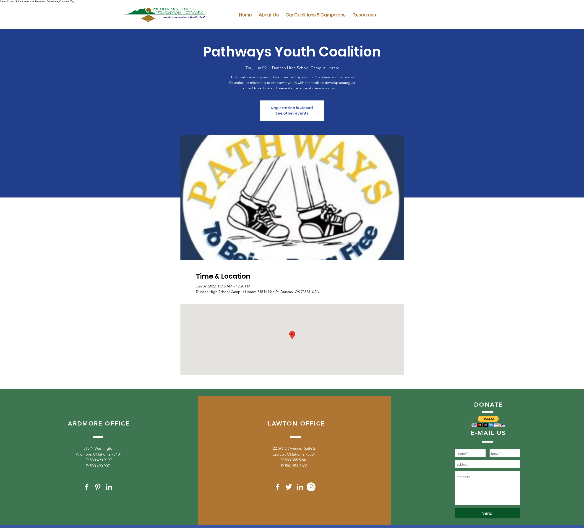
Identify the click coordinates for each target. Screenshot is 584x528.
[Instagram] (311, 486)
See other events (292, 113)
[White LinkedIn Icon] (108, 486)
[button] (488, 421)
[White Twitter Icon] (288, 486)
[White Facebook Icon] (86, 486)
